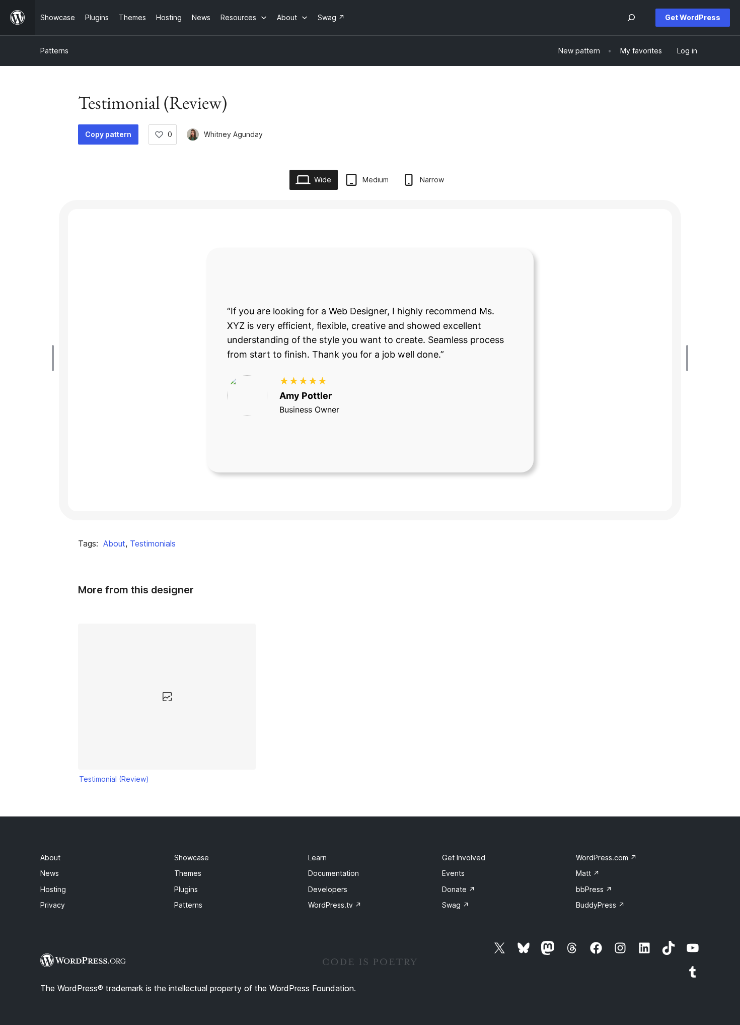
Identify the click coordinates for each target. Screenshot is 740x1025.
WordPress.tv (334, 905)
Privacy (52, 905)
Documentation (333, 873)
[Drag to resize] (55, 358)
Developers (327, 889)
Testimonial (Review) (114, 779)
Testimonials (153, 543)
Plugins (186, 889)
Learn (317, 857)
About (114, 543)
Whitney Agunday (233, 134)
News (49, 873)
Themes (187, 873)
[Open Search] (631, 17)
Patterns (54, 50)
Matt (588, 873)
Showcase (191, 857)
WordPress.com (606, 857)
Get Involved (463, 857)
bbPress (594, 889)
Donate (458, 889)
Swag (455, 905)
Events (453, 873)
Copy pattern (108, 134)
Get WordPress (692, 17)
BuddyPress (600, 905)
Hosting (53, 889)
